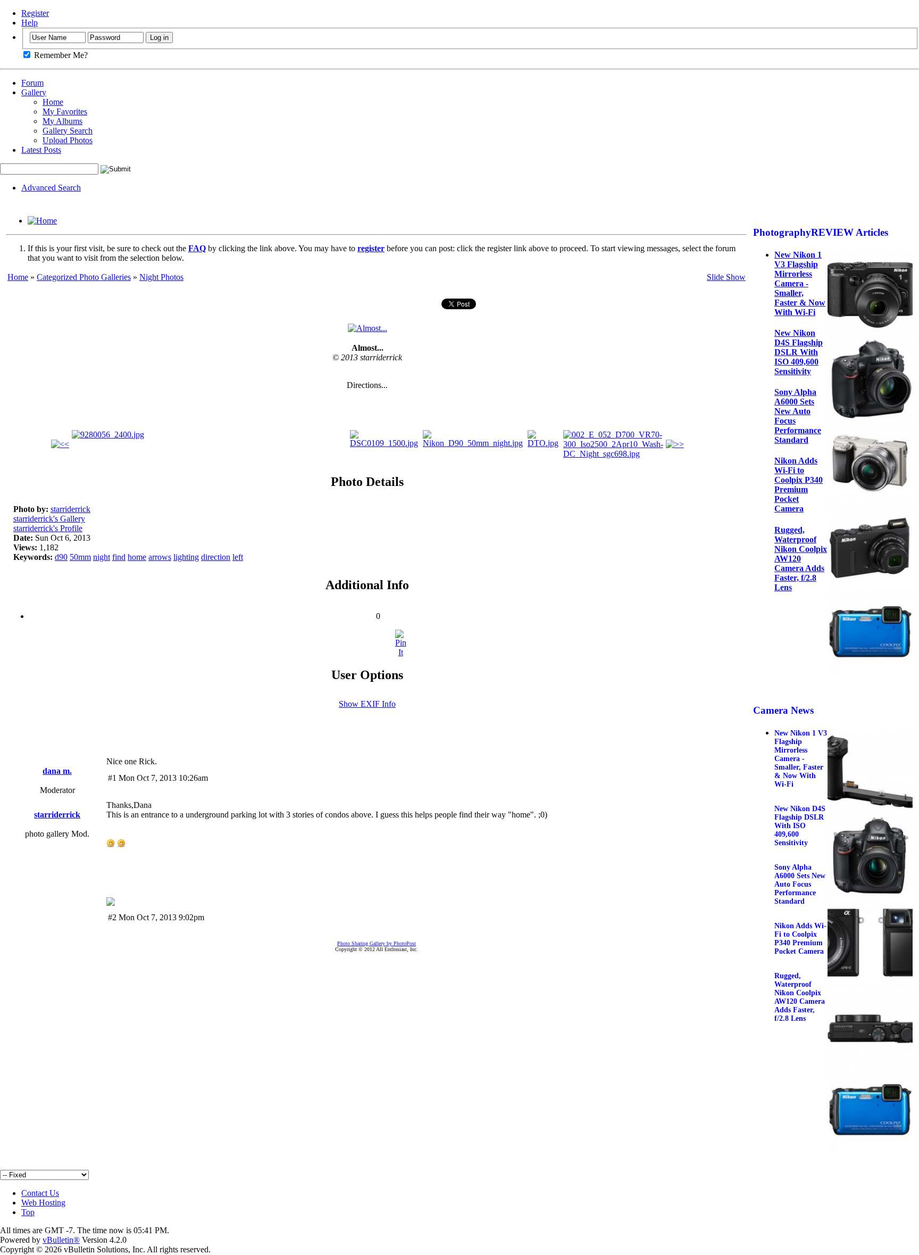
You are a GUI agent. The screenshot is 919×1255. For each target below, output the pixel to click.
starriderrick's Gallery (49, 518)
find (119, 557)
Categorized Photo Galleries (84, 277)
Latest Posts (41, 149)
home (137, 557)
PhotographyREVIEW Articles (820, 232)
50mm (80, 557)
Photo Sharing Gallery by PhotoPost (376, 943)
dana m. (57, 770)
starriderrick (70, 509)
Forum (32, 82)
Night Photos (161, 277)
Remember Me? (60, 55)
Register (35, 13)
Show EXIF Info (367, 703)
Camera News (783, 710)
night (101, 557)
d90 (61, 557)
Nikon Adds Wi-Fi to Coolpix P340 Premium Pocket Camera (798, 484)
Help (29, 22)
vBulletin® (61, 1239)
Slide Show (726, 277)
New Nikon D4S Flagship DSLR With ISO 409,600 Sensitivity (798, 352)
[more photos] (60, 444)
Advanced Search (51, 187)
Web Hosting (43, 1202)
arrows (159, 557)
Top (28, 1212)
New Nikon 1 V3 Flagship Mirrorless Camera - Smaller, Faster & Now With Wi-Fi (799, 283)
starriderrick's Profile (47, 528)
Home (53, 101)
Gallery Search (68, 130)
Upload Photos (68, 140)
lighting (186, 557)
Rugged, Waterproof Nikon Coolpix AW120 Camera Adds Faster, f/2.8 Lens (800, 558)
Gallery (33, 92)
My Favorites (65, 111)
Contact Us (40, 1193)
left (237, 557)
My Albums (62, 121)
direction (215, 557)
